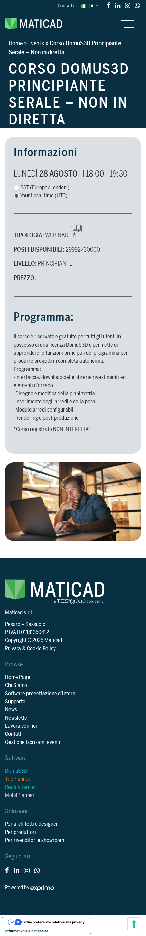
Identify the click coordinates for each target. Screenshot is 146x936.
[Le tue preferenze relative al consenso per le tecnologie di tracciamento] (134, 924)
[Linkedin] (117, 5)
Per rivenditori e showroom (34, 840)
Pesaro (12, 624)
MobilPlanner (20, 795)
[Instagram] (127, 5)
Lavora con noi (21, 726)
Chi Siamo (16, 685)
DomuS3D (16, 771)
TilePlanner (18, 779)
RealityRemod (20, 787)
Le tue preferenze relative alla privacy (53, 922)
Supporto (15, 701)
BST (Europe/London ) (45, 187)
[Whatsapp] (137, 5)
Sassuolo (35, 624)
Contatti (66, 6)
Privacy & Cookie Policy (30, 648)
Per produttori (20, 832)
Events (36, 43)
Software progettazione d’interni (41, 693)
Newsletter (17, 718)
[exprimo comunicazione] (42, 887)
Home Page (17, 677)
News (11, 709)
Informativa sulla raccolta (26, 931)
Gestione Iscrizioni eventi (32, 742)
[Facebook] (108, 5)
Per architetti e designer (31, 824)
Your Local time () (44, 196)
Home (15, 43)
